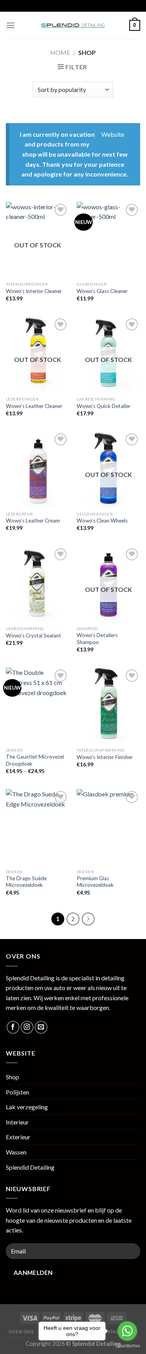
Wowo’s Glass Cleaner (102, 291)
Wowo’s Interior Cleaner (34, 291)
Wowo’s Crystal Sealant (33, 635)
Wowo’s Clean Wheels (102, 520)
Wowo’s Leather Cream (33, 520)
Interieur (17, 1122)
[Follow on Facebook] (13, 1027)
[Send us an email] (41, 1027)
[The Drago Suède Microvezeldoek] (37, 827)
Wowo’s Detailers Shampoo (97, 638)
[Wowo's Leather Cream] (37, 469)
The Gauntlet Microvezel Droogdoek (35, 760)
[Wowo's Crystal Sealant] (37, 584)
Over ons (21, 1332)
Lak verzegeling (27, 1106)
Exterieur (18, 1136)
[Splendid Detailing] (73, 25)
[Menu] (10, 25)
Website (112, 134)
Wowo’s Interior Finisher (105, 757)
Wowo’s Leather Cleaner (34, 406)
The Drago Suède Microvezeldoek (26, 881)
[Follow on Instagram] (27, 1027)
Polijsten (17, 1092)
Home (60, 52)
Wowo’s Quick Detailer (103, 406)
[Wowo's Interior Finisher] (108, 705)
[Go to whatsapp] (127, 1331)
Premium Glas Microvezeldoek (95, 881)
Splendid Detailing (30, 1167)
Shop (12, 1076)
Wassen (16, 1152)
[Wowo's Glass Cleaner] (108, 240)
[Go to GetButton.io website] (127, 1346)
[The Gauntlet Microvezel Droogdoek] (37, 705)
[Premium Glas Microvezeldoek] (108, 827)
